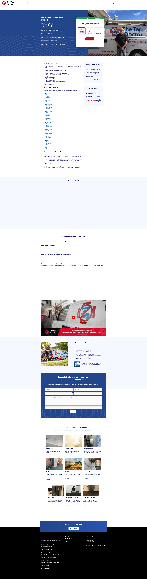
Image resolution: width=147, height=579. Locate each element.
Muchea (48, 110)
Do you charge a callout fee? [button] (48, 245)
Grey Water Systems (45, 559)
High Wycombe (49, 123)
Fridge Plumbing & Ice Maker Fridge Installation (50, 554)
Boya (47, 144)
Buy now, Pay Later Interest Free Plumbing (49, 547)
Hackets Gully (49, 129)
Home (105, 3)
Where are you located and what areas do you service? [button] (54, 250)
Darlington (48, 137)
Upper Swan (49, 97)
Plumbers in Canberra (68, 538)
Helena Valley (49, 126)
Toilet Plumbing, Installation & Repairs (48, 566)
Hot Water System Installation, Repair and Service (50, 562)
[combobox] (73, 407)
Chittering (48, 139)
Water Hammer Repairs (45, 568)
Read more (48, 454)
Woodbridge (48, 93)
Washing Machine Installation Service (48, 570)
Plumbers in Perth (67, 536)
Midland (48, 115)
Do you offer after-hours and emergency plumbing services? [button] (56, 254)
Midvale (48, 114)
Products (127, 3)
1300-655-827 (33, 3)
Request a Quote (112, 3)
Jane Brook (48, 122)
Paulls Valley (49, 107)
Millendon (48, 112)
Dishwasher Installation (45, 551)
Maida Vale (48, 118)
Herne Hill (48, 125)
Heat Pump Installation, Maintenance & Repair (49, 560)
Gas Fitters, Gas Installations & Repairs (48, 557)
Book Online (120, 3)
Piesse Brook (49, 104)
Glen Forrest (48, 134)
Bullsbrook (48, 141)
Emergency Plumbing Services (46, 552)
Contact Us (141, 3)
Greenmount (48, 132)
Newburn (48, 108)
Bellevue (48, 147)
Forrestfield (48, 136)
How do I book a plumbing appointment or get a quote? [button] (54, 241)
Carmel (47, 140)
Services (134, 3)
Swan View (48, 98)
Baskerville (48, 148)
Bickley (47, 145)
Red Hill (48, 103)
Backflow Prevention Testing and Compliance (49, 544)
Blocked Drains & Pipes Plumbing (47, 546)
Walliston (48, 94)
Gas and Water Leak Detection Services (48, 555)
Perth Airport (48, 105)
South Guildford (49, 101)
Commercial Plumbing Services (47, 549)
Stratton (48, 100)
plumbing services (54, 31)
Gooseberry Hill (49, 133)
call (97, 101)
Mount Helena (49, 111)
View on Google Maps (90, 541)
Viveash (48, 96)
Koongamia (48, 119)
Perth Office (66, 541)
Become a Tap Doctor (45, 543)
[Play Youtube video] (73, 318)
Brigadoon (48, 143)
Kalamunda (48, 121)
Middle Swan (49, 116)
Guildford (48, 130)
